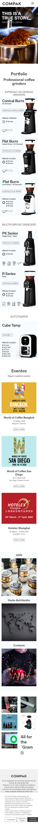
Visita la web (19, 440)
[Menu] (33, 3)
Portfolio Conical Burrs (13, 121)
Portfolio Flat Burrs (11, 162)
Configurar (10, 820)
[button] (1, 41)
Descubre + (7, 346)
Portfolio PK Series (11, 254)
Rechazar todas (22, 819)
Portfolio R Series (10, 294)
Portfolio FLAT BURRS (11, 202)
